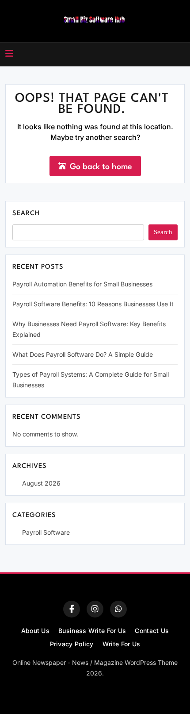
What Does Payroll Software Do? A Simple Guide (82, 354)
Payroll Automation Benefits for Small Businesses (82, 284)
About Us (35, 630)
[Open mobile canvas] (9, 53)
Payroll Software (46, 532)
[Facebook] (71, 609)
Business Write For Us (92, 630)
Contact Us (152, 630)
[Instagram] (95, 609)
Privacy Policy (72, 644)
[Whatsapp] (118, 609)
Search (26, 213)
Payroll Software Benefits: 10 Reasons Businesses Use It (93, 304)
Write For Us (122, 644)
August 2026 (41, 483)
